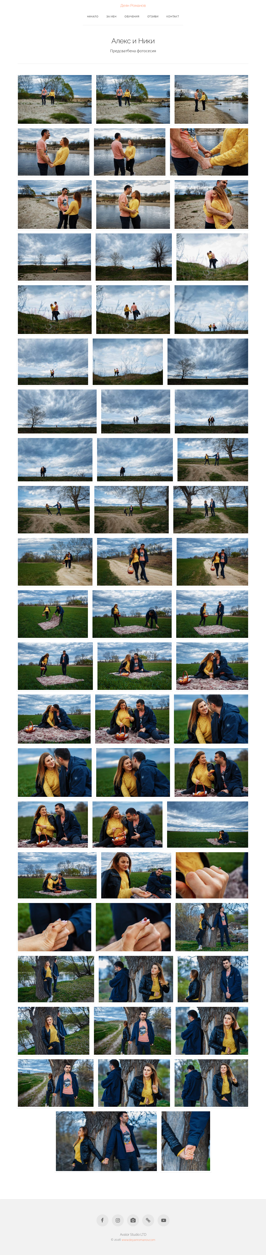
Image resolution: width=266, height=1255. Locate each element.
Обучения (131, 16)
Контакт (172, 16)
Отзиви (153, 16)
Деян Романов (133, 5)
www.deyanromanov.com (138, 1239)
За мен (111, 16)
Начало (93, 16)
